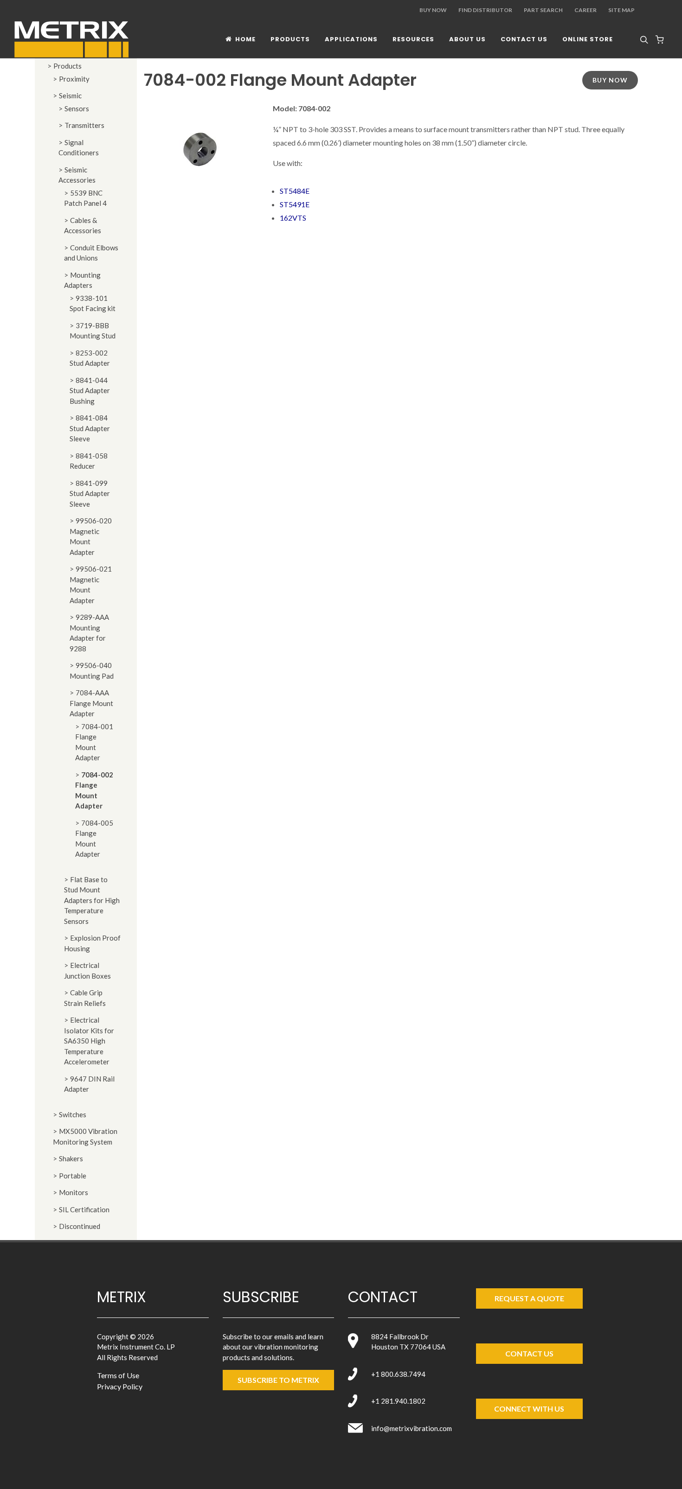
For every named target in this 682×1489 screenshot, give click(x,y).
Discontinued (79, 1226)
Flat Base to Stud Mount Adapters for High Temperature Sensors (92, 900)
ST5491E (294, 204)
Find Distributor (485, 9)
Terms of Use (118, 1375)
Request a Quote (529, 1298)
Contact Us (529, 1353)
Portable (72, 1175)
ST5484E (294, 190)
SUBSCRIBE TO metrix (278, 1379)
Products (67, 66)
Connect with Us (529, 1408)
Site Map (621, 9)
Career (585, 9)
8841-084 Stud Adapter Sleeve (90, 428)
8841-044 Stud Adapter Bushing (90, 390)
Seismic (70, 95)
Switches (72, 1114)
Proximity (74, 79)
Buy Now (433, 9)
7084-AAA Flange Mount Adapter (91, 703)
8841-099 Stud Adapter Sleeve (90, 493)
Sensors (76, 108)
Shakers (71, 1158)
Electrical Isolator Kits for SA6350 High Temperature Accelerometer (89, 1041)
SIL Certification (84, 1209)
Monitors (73, 1192)
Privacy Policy (119, 1386)
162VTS (293, 217)
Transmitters (84, 125)
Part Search (543, 9)
